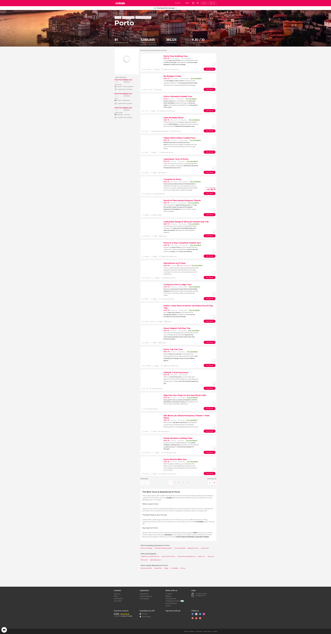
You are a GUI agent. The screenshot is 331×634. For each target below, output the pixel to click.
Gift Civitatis (118, 601)
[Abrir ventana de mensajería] (4, 630)
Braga (166, 568)
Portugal (118, 17)
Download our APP (147, 611)
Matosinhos (158, 568)
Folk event (144, 560)
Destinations (144, 594)
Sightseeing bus (155, 560)
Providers (169, 594)
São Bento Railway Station (163, 548)
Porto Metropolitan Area (143, 17)
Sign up (212, 3)
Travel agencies (171, 598)
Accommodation (171, 603)
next (209, 483)
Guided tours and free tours (150, 556)
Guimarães (174, 568)
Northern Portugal (128, 17)
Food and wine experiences (186, 556)
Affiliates (168, 596)
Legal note (199, 631)
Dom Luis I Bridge (147, 548)
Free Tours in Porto (168, 556)
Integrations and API (173, 601)
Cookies (214, 631)
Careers (168, 605)
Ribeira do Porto (193, 548)
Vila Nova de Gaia (146, 568)
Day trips (211, 556)
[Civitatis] (120, 3)
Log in (204, 3)
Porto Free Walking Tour (123, 80)
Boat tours (201, 556)
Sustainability (118, 598)
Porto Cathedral (180, 548)
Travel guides (144, 598)
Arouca (182, 568)
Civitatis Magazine (146, 596)
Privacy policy (207, 631)
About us (117, 594)
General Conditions (189, 631)
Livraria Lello (205, 548)
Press (115, 596)
